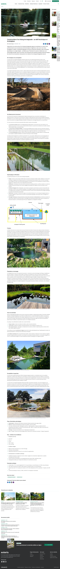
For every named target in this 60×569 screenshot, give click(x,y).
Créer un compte (55, 1)
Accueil (2, 6)
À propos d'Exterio (53, 556)
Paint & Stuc (42, 556)
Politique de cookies (28, 567)
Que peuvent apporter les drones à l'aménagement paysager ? (8, 503)
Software (2, 501)
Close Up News (42, 553)
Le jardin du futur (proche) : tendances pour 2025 (21, 503)
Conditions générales (20, 567)
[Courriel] (47, 44)
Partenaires (29, 1)
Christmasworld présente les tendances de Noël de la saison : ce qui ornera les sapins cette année (10, 524)
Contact (51, 553)
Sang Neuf (40, 3)
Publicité (37, 1)
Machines (27, 3)
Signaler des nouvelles (53, 557)
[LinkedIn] (45, 44)
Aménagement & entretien (19, 501)
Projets (25, 1)
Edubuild (41, 555)
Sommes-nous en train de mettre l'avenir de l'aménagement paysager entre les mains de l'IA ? (37, 504)
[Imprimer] (49, 44)
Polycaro (41, 557)
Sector (16, 3)
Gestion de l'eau (21, 3)
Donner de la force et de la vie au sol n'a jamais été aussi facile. (10, 532)
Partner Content (46, 3)
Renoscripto (42, 558)
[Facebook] (43, 44)
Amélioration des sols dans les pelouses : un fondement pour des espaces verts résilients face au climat (10, 536)
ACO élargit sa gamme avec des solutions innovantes (8, 521)
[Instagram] (6, 561)
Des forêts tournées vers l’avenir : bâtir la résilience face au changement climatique (10, 528)
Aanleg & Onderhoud (34, 3)
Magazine (33, 1)
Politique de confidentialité (36, 567)
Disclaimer (42, 567)
